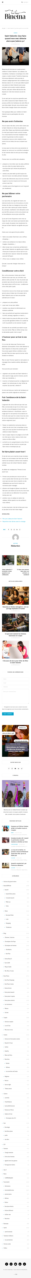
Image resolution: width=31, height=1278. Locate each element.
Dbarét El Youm (9, 1043)
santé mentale (8, 1231)
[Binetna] (15, 15)
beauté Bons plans (10, 894)
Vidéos (5, 1248)
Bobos (6, 1202)
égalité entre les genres (11, 1160)
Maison (6, 1008)
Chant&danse (14, 844)
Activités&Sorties (9, 1190)
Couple (15, 32)
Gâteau (8, 1067)
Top (16, 1274)
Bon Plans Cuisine (9, 984)
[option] (15, 741)
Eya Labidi (7, 962)
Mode (6, 911)
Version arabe (7, 1244)
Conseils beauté (10, 898)
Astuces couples (9, 1021)
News (12, 832)
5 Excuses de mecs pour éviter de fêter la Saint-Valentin (15, 661)
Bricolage (7, 1127)
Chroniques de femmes (10, 945)
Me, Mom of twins (9, 971)
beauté (6, 889)
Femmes (6, 1148)
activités (7, 1098)
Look (7, 919)
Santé (5, 1227)
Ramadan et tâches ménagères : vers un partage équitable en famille (15, 608)
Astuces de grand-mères (10, 881)
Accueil (3, 28)
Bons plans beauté (9, 992)
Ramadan (6, 1223)
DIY (5, 1144)
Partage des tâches (10, 1165)
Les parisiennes (9, 1240)
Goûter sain (8, 1214)
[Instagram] (11, 1264)
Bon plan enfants (9, 1206)
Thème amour (8, 1088)
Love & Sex (7, 1025)
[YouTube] (15, 1264)
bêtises (7, 1198)
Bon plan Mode (9, 915)
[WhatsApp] (20, 529)
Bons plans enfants (10, 1000)
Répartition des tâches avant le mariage (13, 521)
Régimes (7, 1076)
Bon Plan (8, 953)
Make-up (8, 902)
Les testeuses (8, 1004)
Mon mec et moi (9, 1030)
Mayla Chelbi (8, 967)
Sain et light (8, 1084)
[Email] (14, 529)
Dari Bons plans (9, 1131)
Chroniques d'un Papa (10, 941)
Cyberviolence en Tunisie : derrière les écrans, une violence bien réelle (15, 749)
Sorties (6, 1012)
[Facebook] (8, 529)
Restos (6, 1080)
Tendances (8, 927)
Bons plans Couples (10, 996)
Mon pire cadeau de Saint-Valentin (12, 518)
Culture (13, 858)
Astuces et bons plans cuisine (12, 1039)
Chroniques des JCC (11, 1118)
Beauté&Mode (7, 885)
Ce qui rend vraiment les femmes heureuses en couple (15, 635)
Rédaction (15, 546)
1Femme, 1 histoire (9, 937)
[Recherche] (22, 2)
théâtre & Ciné (8, 1114)
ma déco (7, 1139)
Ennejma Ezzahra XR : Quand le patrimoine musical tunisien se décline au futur (19, 840)
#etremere (7, 1186)
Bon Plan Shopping (9, 980)
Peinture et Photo (9, 1110)
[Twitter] (11, 529)
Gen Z (5, 1170)
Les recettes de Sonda (12, 1071)
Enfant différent (9, 1210)
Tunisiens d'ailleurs (8, 1236)
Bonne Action (8, 988)
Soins (7, 906)
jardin (6, 1135)
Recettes (7, 1059)
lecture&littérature (10, 1106)
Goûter (6, 1047)
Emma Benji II (8, 958)
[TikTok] (24, 1264)
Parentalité (6, 1182)
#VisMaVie (8, 949)
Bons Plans (6, 976)
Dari (5, 1123)
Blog (5, 933)
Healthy (7, 1051)
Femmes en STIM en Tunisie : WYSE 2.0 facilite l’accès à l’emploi (20, 828)
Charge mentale (9, 1152)
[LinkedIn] (17, 529)
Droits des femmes (15, 743)
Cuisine (5, 1035)
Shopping (8, 923)
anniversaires (8, 1194)
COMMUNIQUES (9, 1178)
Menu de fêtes (8, 1055)
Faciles (7, 1063)
